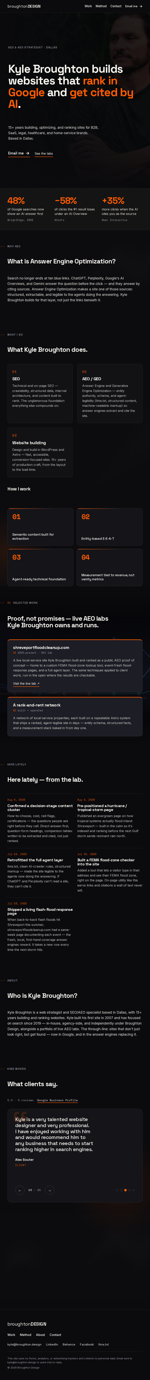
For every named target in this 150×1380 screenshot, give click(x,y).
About (40, 1335)
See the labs (44, 153)
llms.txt (103, 1344)
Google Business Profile (57, 1100)
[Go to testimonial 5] (134, 1190)
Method (101, 6)
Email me (131, 6)
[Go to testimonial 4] (130, 1190)
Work (88, 6)
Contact (115, 6)
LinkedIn (52, 1344)
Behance (69, 1344)
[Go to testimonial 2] (122, 1190)
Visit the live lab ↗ (26, 683)
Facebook (87, 1344)
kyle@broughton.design (24, 1344)
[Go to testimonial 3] (125, 1190)
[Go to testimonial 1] (117, 1190)
